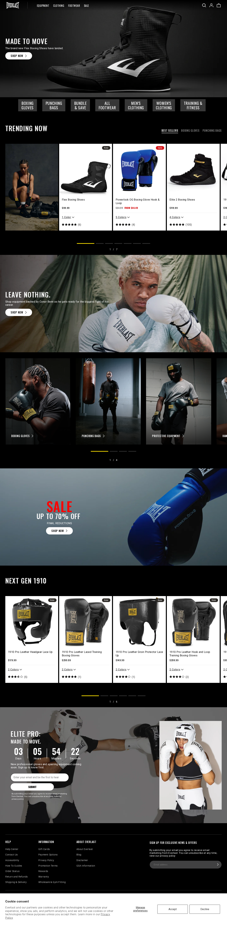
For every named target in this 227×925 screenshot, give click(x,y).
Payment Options (48, 854)
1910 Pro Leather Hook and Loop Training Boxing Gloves (190, 653)
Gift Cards (44, 849)
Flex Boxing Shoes (73, 199)
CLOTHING (58, 6)
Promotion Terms (48, 865)
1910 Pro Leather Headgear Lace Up (30, 652)
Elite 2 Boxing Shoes (182, 199)
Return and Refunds (16, 876)
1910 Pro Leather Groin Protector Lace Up (139, 653)
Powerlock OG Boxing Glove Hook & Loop (138, 201)
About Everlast (84, 849)
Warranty (43, 876)
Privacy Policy (46, 860)
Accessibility (12, 860)
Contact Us (11, 854)
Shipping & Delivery (16, 882)
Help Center (11, 849)
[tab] (170, 131)
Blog (78, 854)
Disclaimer (82, 860)
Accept (173, 909)
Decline (204, 909)
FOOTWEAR (74, 6)
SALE (86, 6)
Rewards (43, 871)
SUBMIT (32, 787)
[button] (43, 5)
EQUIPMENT (43, 6)
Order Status (12, 871)
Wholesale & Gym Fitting (52, 882)
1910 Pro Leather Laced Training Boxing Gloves (82, 653)
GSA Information (85, 865)
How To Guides (13, 865)
